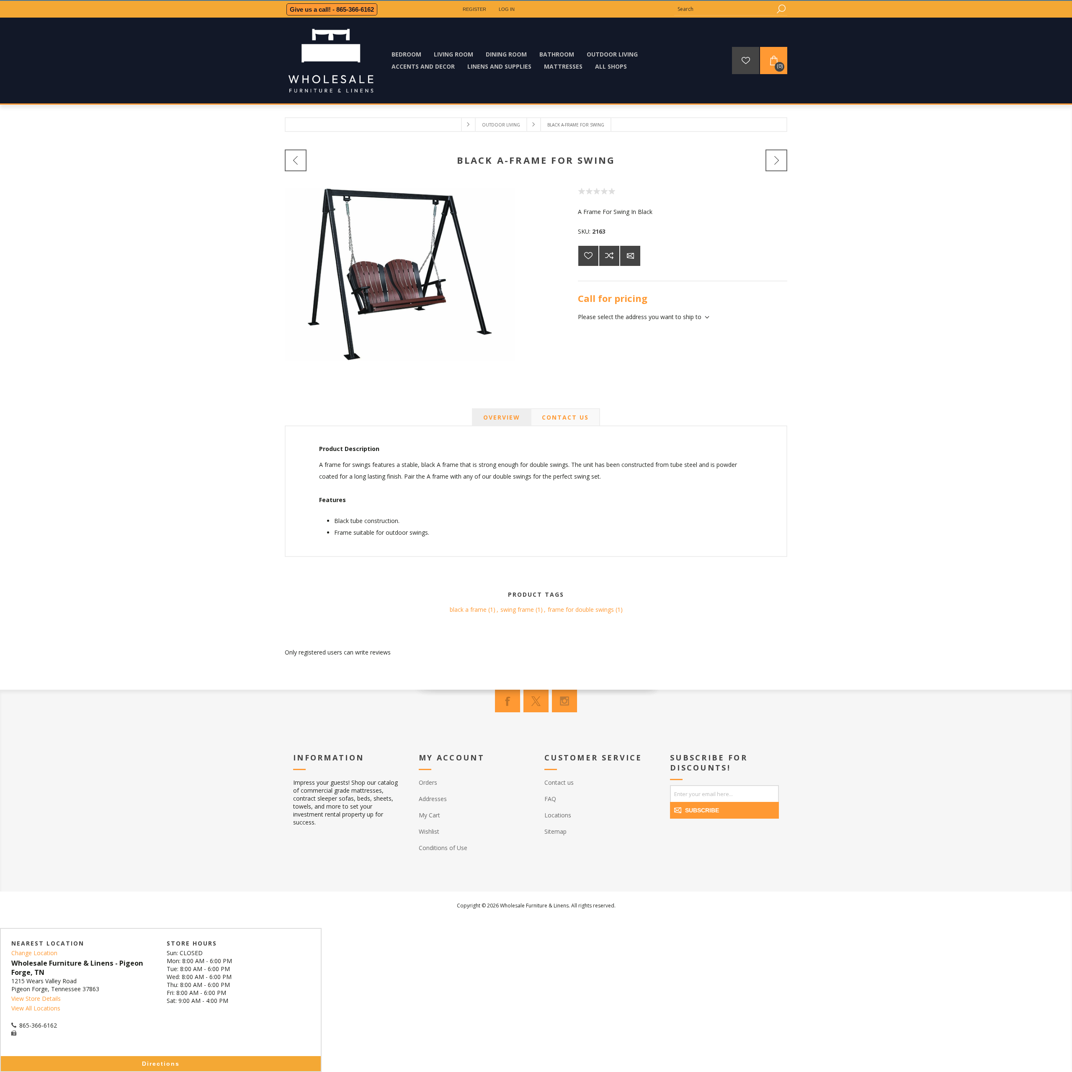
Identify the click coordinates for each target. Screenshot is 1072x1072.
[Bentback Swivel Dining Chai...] (296, 160)
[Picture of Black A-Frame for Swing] (400, 358)
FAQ (550, 799)
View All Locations (35, 1008)
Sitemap (555, 831)
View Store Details (36, 998)
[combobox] (724, 9)
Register (474, 9)
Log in (507, 9)
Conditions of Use (443, 848)
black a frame (468, 609)
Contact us (559, 782)
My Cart (429, 815)
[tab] (501, 417)
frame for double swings (581, 609)
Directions (161, 1063)
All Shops (611, 66)
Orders (428, 782)
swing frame (517, 609)
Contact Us (565, 417)
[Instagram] (564, 701)
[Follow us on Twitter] (536, 701)
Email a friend (630, 256)
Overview (501, 417)
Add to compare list (609, 256)
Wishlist (429, 831)
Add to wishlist (588, 256)
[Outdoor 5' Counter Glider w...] (776, 160)
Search (781, 9)
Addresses (433, 799)
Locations (557, 815)
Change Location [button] (34, 953)
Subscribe (702, 810)
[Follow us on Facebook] (507, 701)
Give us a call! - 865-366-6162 (332, 9)
